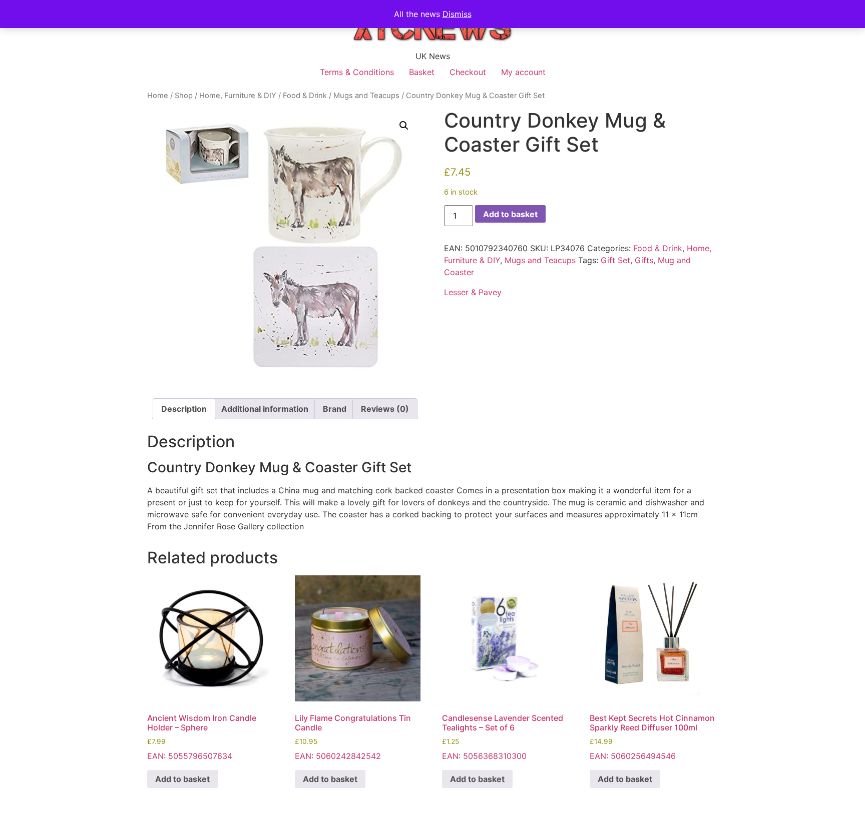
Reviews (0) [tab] (385, 409)
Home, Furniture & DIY (237, 95)
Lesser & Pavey (473, 292)
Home (157, 95)
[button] (404, 126)
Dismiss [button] (457, 14)
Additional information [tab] (264, 409)
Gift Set (615, 260)
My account (523, 72)
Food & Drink (305, 95)
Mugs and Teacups (366, 95)
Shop (184, 95)
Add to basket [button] (182, 779)
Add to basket (510, 214)
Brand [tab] (334, 409)
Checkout (468, 72)
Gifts (644, 260)
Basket (422, 72)
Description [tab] (184, 409)
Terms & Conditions (357, 72)
